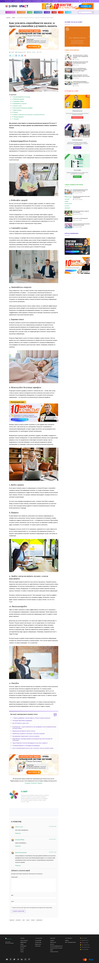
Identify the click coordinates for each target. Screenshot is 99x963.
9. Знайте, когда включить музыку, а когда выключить (28, 114)
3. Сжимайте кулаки (18, 101)
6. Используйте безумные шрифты (22, 108)
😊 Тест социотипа (84, 944)
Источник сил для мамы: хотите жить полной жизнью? (81, 197)
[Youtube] (80, 1)
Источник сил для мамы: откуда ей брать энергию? (81, 212)
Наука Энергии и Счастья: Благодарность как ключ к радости (29, 743)
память (33, 920)
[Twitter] (84, 1)
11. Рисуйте (15, 119)
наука (28, 920)
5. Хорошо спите (17, 106)
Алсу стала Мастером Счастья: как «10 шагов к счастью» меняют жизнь (32, 748)
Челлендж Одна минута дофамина (22, 720)
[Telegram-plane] (86, 1)
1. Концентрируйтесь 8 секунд (21, 97)
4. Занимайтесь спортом (19, 103)
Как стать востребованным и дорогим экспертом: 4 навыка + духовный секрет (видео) (80, 69)
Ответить (18, 833)
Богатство (47, 12)
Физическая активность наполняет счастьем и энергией (28, 733)
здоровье (12, 920)
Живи (13, 17)
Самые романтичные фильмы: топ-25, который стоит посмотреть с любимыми (81, 82)
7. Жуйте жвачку (17, 110)
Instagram (27, 783)
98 (81, 220)
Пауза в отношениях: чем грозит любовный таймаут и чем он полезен (81, 75)
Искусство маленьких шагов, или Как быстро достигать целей (81, 224)
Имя (12, 895)
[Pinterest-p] (93, 1)
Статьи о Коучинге (10, 12)
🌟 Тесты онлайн (84, 949)
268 (81, 199)
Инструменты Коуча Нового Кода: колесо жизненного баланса (80, 62)
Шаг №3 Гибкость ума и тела (20, 723)
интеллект (18, 920)
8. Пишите (15, 112)
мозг (23, 920)
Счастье (61, 12)
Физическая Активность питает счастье (23, 731)
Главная (8, 17)
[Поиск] (92, 12)
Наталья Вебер (19, 839)
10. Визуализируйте (18, 117)
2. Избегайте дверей (18, 99)
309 (81, 192)
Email (12, 901)
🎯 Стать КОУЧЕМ (84, 942)
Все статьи (68, 12)
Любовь (54, 12)
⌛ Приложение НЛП (85, 947)
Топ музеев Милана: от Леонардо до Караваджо (26, 745)
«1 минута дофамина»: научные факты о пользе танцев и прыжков (31, 718)
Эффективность (21, 12)
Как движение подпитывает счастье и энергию (25, 736)
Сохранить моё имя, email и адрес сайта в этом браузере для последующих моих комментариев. (32, 907)
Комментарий (14, 877)
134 (81, 214)
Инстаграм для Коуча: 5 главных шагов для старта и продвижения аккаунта (80, 56)
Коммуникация (38, 12)
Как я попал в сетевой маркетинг (80, 218)
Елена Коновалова (20, 852)
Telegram (39, 783)
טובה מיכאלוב (19, 827)
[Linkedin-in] (90, 1)
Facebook (34, 783)
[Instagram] (88, 1)
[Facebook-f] (82, 1)
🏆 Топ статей (83, 938)
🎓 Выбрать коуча (84, 940)
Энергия (30, 12)
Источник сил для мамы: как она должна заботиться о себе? (80, 190)
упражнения (39, 920)
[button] (10, 55)
